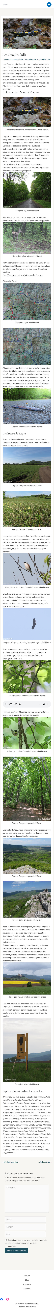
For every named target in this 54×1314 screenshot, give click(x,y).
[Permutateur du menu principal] (49, 4)
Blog (27, 1280)
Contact (27, 1289)
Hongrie (28, 59)
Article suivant (46, 1162)
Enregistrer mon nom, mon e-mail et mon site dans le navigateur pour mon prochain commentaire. (26, 1243)
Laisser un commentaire (13, 59)
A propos (27, 1284)
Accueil (27, 1276)
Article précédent (9, 1162)
